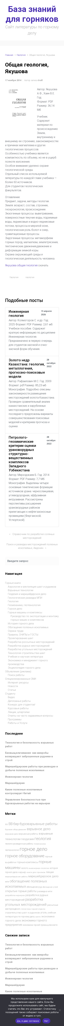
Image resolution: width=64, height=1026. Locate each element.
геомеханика (40, 844)
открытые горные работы (21, 891)
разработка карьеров (15, 895)
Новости (13, 686)
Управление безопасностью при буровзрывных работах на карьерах (27, 801)
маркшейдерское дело (43, 876)
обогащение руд (34, 887)
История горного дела (21, 623)
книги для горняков (36, 872)
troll (40, 80)
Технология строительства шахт (26, 653)
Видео (11, 697)
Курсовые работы (18, 708)
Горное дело (15, 608)
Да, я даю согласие (28, 1021)
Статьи (12, 690)
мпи (7, 881)
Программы (15, 719)
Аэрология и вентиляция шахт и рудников (32, 586)
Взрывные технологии (20, 590)
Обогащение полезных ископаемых (28, 627)
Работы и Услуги (17, 723)
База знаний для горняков (32, 14)
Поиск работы (16, 675)
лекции (50, 872)
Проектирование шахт (20, 638)
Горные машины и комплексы (25, 612)
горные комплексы (27, 862)
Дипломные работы (19, 701)
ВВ (6, 824)
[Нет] (59, 1010)
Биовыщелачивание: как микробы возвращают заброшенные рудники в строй (29, 757)
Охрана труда (15, 631)
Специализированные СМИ (20, 678)
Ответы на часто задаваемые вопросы (30, 715)
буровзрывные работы (39, 824)
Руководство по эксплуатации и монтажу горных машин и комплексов (35, 618)
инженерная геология (39, 868)
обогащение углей (50, 887)
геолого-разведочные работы (19, 844)
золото (24, 868)
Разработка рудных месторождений (28, 645)
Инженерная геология (19, 776)
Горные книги (13, 583)
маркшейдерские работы (16, 877)
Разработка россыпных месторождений (31, 642)
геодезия (27, 839)
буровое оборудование (15, 829)
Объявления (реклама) (18, 671)
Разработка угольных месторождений (30, 649)
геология (29, 277)
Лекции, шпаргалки (19, 712)
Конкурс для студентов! (21, 704)
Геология (21, 55)
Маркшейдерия (15, 783)
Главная (9, 55)
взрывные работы (28, 834)
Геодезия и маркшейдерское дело (27, 594)
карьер (22, 872)
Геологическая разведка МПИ (25, 597)
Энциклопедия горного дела (24, 667)
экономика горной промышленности (40, 925)
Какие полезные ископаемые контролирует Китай (23, 791)
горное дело (33, 849)
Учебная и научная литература (25, 656)
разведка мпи (44, 891)
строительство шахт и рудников (22, 912)
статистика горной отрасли (33, 909)
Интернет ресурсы (18, 682)
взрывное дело (39, 829)
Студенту (10, 693)
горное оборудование (24, 856)
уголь (43, 912)
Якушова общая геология (21, 265)
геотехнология (12, 850)
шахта (38, 917)
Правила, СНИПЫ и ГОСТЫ (23, 634)
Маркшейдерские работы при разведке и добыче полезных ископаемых (31, 768)
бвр (16, 824)
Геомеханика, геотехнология (24, 605)
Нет (46, 1021)
